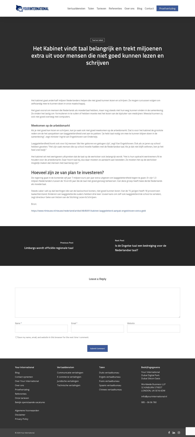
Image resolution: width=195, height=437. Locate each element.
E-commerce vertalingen (69, 376)
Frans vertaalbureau (109, 381)
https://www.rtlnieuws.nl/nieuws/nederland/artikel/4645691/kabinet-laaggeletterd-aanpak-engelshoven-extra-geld (88, 210)
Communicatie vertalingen (70, 372)
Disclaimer (20, 414)
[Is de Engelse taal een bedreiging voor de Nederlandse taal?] (146, 246)
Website (131, 323)
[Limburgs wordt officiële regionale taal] (49, 246)
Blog (17, 372)
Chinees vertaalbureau (110, 389)
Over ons (19, 385)
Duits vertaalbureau (109, 372)
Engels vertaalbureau (109, 376)
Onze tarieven (22, 398)
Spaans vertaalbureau (110, 385)
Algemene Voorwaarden (27, 410)
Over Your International (27, 381)
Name (18, 323)
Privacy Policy (21, 419)
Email (74, 323)
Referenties (21, 393)
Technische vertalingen (68, 385)
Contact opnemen (24, 376)
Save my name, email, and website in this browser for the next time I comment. (53, 337)
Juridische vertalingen (68, 381)
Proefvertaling (22, 389)
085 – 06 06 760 (149, 402)
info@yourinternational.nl (154, 396)
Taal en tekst (97, 40)
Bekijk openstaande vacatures (30, 402)
